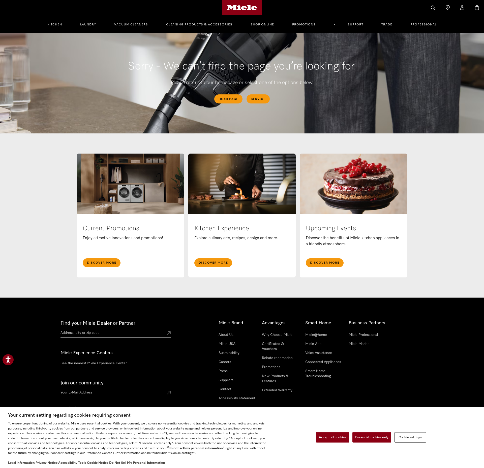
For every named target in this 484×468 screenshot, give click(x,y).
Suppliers (226, 380)
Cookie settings (410, 437)
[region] (242, 437)
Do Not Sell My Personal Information (137, 462)
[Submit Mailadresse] (169, 393)
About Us (226, 335)
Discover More (101, 262)
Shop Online (262, 24)
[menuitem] (57, 24)
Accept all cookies (332, 437)
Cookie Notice (97, 462)
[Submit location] (169, 333)
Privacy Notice (46, 462)
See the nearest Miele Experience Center (93, 363)
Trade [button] (386, 24)
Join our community (82, 382)
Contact (225, 389)
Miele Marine (359, 344)
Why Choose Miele (277, 335)
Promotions (304, 24)
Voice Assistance (318, 353)
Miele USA (227, 344)
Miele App (313, 344)
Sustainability (229, 353)
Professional (423, 24)
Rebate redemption (277, 358)
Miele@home (316, 335)
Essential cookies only (371, 437)
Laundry (88, 24)
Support (355, 24)
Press (223, 371)
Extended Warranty (277, 390)
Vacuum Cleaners (131, 24)
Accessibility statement (237, 398)
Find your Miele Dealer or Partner (97, 323)
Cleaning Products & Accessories (199, 24)
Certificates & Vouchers (273, 346)
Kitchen (54, 24)
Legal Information (21, 462)
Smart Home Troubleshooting (318, 373)
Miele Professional (363, 335)
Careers (225, 362)
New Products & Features (275, 378)
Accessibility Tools (72, 462)
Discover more (324, 262)
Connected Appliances (323, 362)
